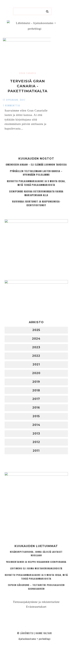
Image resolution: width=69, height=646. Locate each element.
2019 (36, 381)
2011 (36, 450)
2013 (36, 433)
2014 (36, 425)
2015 (36, 416)
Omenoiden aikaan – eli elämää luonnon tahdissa (36, 164)
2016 (36, 407)
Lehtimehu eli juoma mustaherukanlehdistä (36, 568)
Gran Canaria (27, 73)
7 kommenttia (11, 105)
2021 (36, 364)
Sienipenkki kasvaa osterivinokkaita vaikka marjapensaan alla (36, 193)
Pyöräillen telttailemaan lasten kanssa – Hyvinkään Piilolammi (36, 173)
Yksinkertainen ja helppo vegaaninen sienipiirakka (36, 561)
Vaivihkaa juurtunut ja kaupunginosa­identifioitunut (36, 203)
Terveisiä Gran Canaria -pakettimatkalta (27, 86)
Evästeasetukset (36, 606)
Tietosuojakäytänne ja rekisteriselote (36, 601)
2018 (36, 390)
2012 (36, 442)
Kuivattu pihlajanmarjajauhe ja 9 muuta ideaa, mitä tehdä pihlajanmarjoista (36, 183)
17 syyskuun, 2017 (14, 99)
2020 (36, 373)
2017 (36, 399)
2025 (36, 330)
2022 (36, 355)
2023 (36, 347)
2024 (36, 338)
